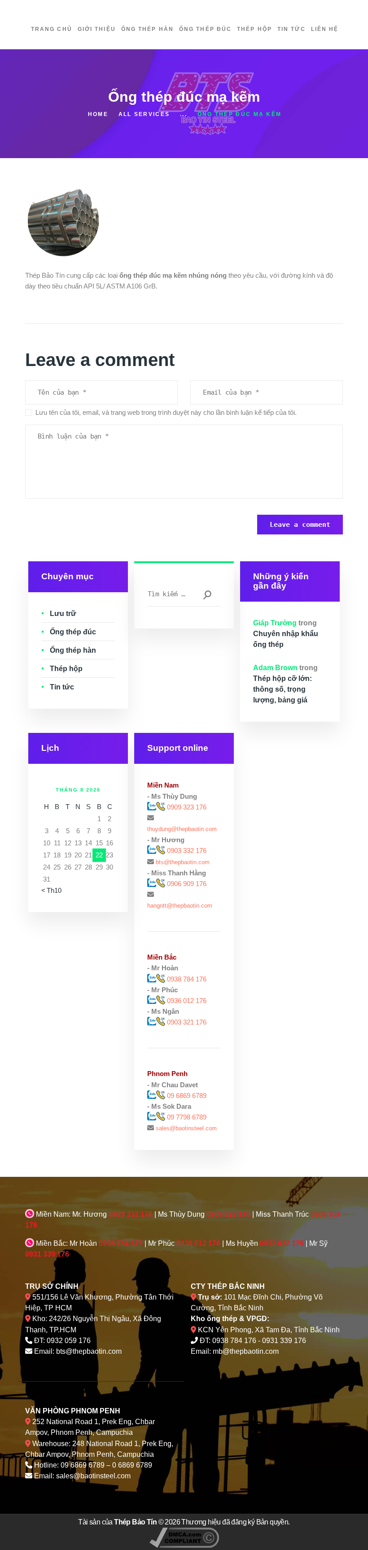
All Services (144, 114)
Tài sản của (117, 1522)
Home (98, 114)
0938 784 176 (186, 979)
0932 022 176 (282, 1243)
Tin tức (62, 687)
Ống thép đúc (73, 632)
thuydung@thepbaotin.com (182, 829)
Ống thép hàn (73, 650)
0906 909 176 (186, 883)
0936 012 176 (186, 1000)
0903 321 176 (186, 1022)
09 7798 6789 (186, 1117)
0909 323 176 (185, 807)
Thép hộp (66, 668)
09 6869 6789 (186, 1095)
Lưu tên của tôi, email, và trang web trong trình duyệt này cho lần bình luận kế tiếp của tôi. (166, 412)
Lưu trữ (63, 613)
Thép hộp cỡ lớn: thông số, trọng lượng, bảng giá (282, 689)
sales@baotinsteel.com (186, 1128)
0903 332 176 (185, 850)
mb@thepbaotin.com (246, 1351)
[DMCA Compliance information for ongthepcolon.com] (184, 1533)
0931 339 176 (47, 1254)
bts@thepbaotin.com (183, 862)
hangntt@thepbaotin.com (179, 905)
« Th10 (51, 890)
